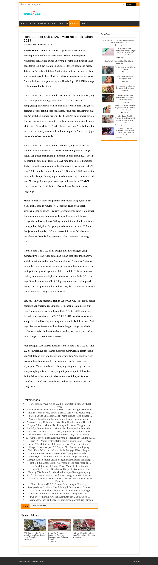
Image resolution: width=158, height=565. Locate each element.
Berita (24, 23)
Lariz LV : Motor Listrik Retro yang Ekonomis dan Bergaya (84, 534)
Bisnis (32, 23)
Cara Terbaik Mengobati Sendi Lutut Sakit (119, 61)
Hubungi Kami (35, 4)
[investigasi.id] (31, 13)
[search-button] (137, 4)
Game (51, 23)
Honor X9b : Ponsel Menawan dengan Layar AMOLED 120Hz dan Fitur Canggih (125, 108)
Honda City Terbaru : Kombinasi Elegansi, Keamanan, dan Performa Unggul (58, 536)
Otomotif (74, 23)
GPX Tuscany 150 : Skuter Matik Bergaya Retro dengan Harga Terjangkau (34, 535)
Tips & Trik (62, 23)
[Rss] (124, 4)
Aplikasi (42, 23)
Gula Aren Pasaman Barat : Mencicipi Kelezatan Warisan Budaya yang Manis (125, 97)
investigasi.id (135, 561)
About (23, 4)
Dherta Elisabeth (31, 45)
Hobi (84, 23)
